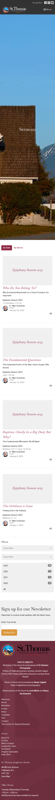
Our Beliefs (6, 749)
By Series (18, 247)
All (4, 589)
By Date (6, 247)
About (4, 702)
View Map (5, 776)
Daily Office (6, 754)
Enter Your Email (8, 622)
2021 (27, 577)
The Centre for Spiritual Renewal (15, 724)
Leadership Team (8, 746)
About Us (5, 738)
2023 (27, 565)
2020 (27, 583)
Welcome (5, 699)
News (3, 712)
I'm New (4, 740)
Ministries (5, 705)
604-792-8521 (37, 2)
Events (4, 708)
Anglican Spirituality (9, 752)
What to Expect (7, 743)
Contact (4, 721)
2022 (27, 571)
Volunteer (5, 715)
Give (3, 718)
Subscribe (9, 632)
